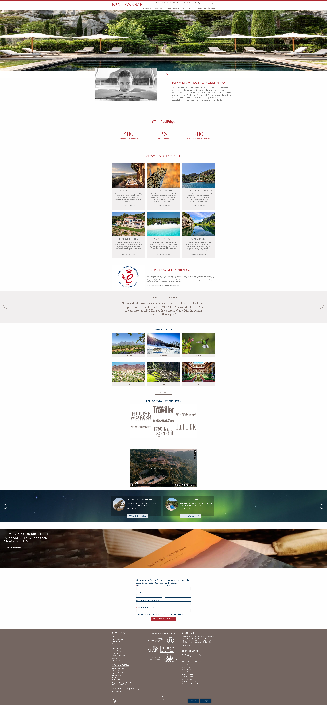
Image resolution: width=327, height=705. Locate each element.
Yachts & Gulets (173, 8)
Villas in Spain (186, 672)
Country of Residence (172, 593)
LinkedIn (189, 655)
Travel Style (191, 8)
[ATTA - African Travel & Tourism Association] (152, 649)
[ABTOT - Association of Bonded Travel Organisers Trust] (167, 649)
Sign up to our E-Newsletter (191, 684)
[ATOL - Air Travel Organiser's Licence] (170, 640)
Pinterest (199, 655)
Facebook (184, 655)
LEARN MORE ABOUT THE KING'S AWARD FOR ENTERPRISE (163, 285)
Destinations (146, 8)
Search (212, 8)
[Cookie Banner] (163, 701)
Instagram (194, 655)
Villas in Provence (187, 674)
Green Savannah (117, 639)
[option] (163, 40)
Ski (183, 8)
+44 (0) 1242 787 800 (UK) (163, 3)
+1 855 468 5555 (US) (179, 3)
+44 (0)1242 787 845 (137, 516)
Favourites (203, 3)
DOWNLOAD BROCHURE (13, 548)
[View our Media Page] (163, 421)
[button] (162, 74)
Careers (114, 644)
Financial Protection (118, 653)
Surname (168, 585)
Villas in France (187, 669)
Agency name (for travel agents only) (147, 600)
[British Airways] (156, 640)
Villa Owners (116, 660)
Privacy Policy (116, 648)
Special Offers (116, 641)
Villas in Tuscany (187, 677)
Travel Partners (117, 646)
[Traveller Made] (154, 658)
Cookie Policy (116, 651)
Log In (212, 3)
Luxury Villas (159, 8)
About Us (202, 8)
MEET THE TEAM (132, 509)
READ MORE (175, 104)
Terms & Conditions (118, 656)
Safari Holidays (187, 679)
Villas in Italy (186, 667)
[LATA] (170, 658)
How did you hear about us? (146, 607)
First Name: (141, 585)
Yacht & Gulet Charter (189, 681)
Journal (114, 658)
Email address (141, 593)
